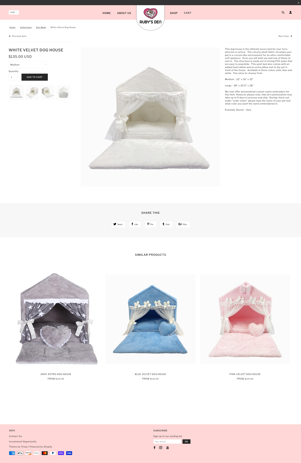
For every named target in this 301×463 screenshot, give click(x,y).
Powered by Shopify (41, 446)
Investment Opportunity (23, 441)
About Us (124, 13)
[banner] (150, 16)
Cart (188, 12)
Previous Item (18, 36)
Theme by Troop (18, 446)
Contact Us (16, 436)
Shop (174, 13)
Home (107, 13)
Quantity (13, 71)
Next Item (284, 36)
